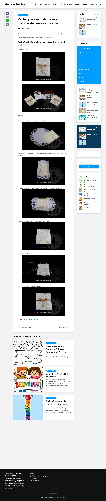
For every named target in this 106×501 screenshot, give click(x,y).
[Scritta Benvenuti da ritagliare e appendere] (28, 407)
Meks (54, 497)
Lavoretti (55, 4)
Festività (84, 4)
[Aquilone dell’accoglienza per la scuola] (82, 110)
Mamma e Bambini (15, 4)
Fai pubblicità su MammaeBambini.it (39, 477)
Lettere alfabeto (45, 4)
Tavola (63, 4)
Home (35, 4)
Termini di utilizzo (34, 480)
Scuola (92, 4)
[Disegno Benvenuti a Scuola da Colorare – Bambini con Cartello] (28, 352)
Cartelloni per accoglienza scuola (92, 116)
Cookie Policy (33, 478)
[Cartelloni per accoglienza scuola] (82, 117)
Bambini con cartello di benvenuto (57, 375)
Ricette (69, 4)
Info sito (32, 473)
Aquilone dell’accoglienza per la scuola (92, 110)
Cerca (89, 166)
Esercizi (76, 4)
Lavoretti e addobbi (23, 15)
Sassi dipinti (87, 207)
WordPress (64, 497)
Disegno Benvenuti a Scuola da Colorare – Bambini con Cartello (56, 349)
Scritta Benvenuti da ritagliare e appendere (57, 402)
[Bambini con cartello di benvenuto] (28, 379)
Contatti (32, 475)
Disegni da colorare (51, 343)
